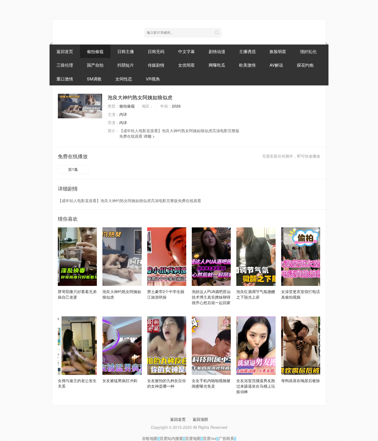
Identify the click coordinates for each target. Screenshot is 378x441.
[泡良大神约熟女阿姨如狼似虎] (80, 106)
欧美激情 (247, 65)
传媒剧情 (156, 65)
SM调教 (94, 79)
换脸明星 (278, 51)
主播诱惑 (247, 51)
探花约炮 (305, 65)
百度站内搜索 (171, 438)
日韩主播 (125, 51)
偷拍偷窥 (95, 51)
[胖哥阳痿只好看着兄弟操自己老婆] (77, 256)
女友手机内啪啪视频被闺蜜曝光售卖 (211, 383)
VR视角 (153, 79)
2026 (176, 106)
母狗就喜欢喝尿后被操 (300, 380)
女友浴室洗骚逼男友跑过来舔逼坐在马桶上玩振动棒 (255, 386)
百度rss (209, 438)
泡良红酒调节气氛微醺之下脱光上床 (255, 294)
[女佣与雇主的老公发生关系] (77, 345)
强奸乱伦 (308, 51)
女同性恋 (123, 79)
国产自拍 (95, 65)
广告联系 (226, 438)
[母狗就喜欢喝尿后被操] (300, 345)
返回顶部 (200, 419)
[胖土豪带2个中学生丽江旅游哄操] (166, 256)
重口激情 (64, 79)
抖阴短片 (125, 65)
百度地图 (193, 438)
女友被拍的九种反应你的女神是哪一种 (166, 383)
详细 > (149, 136)
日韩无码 (156, 51)
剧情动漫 (217, 51)
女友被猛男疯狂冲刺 (119, 380)
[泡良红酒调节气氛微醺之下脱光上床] (255, 256)
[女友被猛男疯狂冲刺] (121, 345)
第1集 (73, 169)
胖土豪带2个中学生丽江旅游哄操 (165, 294)
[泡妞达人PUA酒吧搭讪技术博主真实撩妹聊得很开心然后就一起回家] (211, 256)
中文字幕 (186, 51)
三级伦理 (64, 65)
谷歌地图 (149, 438)
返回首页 (64, 51)
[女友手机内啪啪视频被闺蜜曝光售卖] (211, 345)
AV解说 (276, 65)
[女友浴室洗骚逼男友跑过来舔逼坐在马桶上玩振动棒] (255, 345)
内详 (123, 114)
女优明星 (186, 65)
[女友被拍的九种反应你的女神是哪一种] (166, 345)
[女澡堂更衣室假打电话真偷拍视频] (300, 256)
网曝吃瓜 (217, 65)
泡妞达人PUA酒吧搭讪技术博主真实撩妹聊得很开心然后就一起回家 (211, 297)
